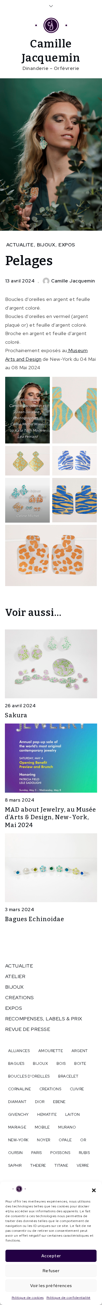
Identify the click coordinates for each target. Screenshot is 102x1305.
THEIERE (38, 1165)
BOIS (61, 1063)
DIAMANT (17, 1101)
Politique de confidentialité (69, 1298)
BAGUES (16, 1063)
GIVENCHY (18, 1114)
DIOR (40, 1101)
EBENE (59, 1101)
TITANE (61, 1165)
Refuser (51, 1271)
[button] (94, 1189)
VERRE (83, 1165)
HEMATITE (47, 1114)
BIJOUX (46, 245)
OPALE (65, 1139)
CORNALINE (19, 1089)
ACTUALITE (20, 245)
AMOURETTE (50, 1050)
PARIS (36, 1152)
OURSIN (15, 1152)
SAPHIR (15, 1165)
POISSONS (60, 1152)
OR (83, 1139)
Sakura (16, 715)
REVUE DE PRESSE (27, 1029)
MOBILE (42, 1127)
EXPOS (66, 245)
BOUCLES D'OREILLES (29, 1076)
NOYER (43, 1139)
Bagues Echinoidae (34, 919)
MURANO (67, 1127)
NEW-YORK (18, 1139)
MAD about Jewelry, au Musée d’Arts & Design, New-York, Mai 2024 (50, 817)
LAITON (72, 1114)
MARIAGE (17, 1127)
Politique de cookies (28, 1298)
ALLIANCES (19, 1050)
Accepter (51, 1256)
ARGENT (80, 1050)
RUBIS (84, 1152)
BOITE (80, 1063)
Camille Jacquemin (73, 281)
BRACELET (68, 1076)
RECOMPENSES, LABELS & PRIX (43, 1018)
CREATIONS (19, 997)
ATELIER (15, 976)
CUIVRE (77, 1089)
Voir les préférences (51, 1285)
